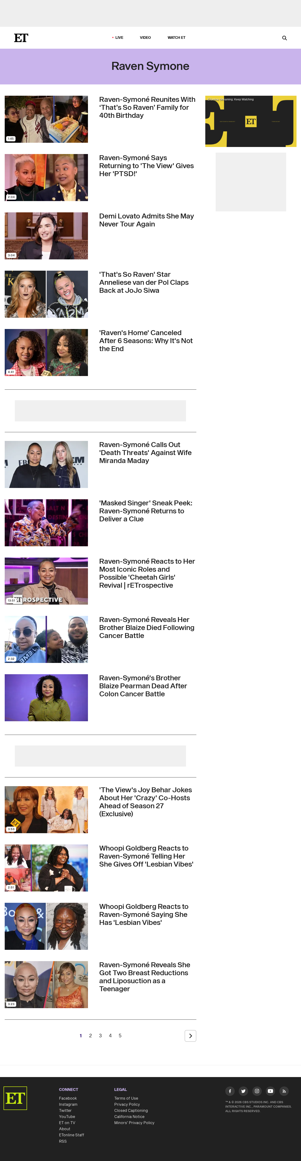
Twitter (65, 1110)
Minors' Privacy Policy (134, 1123)
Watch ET (177, 37)
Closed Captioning (131, 1110)
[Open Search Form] (284, 38)
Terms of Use (126, 1098)
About (64, 1129)
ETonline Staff (71, 1135)
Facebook (68, 1098)
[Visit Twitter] (243, 1092)
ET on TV (67, 1123)
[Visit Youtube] (270, 1091)
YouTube (67, 1117)
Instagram (68, 1104)
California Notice (129, 1117)
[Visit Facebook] (230, 1092)
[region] (251, 121)
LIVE (119, 37)
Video (145, 37)
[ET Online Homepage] (21, 38)
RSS (63, 1141)
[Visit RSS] (284, 1092)
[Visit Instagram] (257, 1092)
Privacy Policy (127, 1104)
